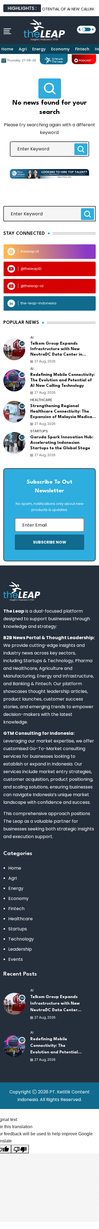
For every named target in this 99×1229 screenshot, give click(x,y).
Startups (17, 929)
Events (15, 959)
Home (7, 49)
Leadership (20, 949)
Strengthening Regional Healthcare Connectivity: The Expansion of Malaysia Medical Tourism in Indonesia (61, 412)
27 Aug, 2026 (45, 361)
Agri (23, 49)
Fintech (82, 49)
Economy (60, 49)
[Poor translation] (20, 1149)
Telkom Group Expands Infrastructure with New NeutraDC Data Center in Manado (56, 350)
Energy (39, 49)
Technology (21, 939)
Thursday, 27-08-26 (21, 60)
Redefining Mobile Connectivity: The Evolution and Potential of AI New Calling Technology (62, 380)
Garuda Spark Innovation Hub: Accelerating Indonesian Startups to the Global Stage (61, 442)
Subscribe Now (49, 542)
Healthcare (20, 919)
